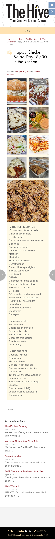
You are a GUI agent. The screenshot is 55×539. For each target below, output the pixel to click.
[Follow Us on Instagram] (30, 531)
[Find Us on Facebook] (26, 531)
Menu (27, 31)
